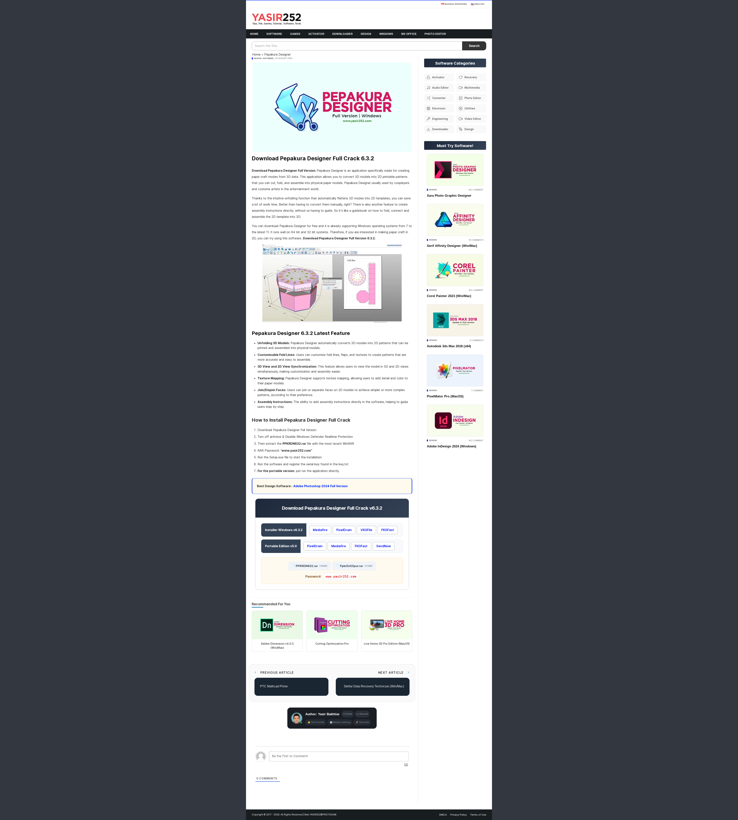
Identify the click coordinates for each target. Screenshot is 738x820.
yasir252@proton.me (323, 814)
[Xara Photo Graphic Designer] (455, 170)
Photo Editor (435, 33)
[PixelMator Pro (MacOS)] (455, 370)
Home (254, 33)
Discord (364, 714)
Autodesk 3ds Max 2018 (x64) (449, 346)
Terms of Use (478, 814)
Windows (386, 33)
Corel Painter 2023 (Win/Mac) (449, 296)
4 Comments (476, 340)
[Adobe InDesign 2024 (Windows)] (455, 420)
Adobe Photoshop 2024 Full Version (320, 486)
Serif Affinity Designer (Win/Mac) (452, 246)
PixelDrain (344, 530)
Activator (316, 33)
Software (274, 33)
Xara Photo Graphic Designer (449, 195)
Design (366, 33)
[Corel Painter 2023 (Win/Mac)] (455, 270)
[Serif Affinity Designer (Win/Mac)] (455, 220)
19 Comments (476, 240)
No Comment (476, 190)
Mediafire (320, 530)
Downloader (342, 33)
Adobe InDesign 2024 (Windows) (451, 446)
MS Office (409, 33)
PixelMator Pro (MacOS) (445, 396)
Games (295, 33)
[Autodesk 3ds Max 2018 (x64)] (455, 320)
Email (349, 714)
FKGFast (387, 530)
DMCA (443, 814)
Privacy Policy (458, 814)
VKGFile (366, 530)
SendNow (383, 546)
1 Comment (477, 390)
